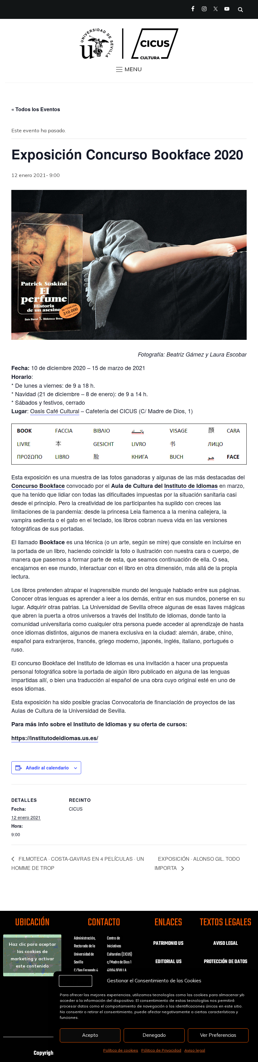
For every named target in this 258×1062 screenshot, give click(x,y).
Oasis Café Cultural (54, 411)
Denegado (154, 1035)
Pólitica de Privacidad (161, 1050)
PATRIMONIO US (168, 943)
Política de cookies (120, 1050)
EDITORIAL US (168, 962)
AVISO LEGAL (225, 943)
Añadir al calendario (47, 767)
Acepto (90, 1035)
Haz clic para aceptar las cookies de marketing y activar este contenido (32, 955)
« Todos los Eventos (35, 109)
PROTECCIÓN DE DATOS (225, 962)
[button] (129, 69)
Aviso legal (194, 1050)
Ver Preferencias (218, 1035)
